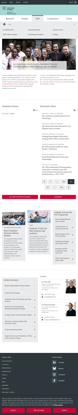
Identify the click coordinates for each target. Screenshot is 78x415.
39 (64, 182)
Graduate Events (8, 30)
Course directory (7, 361)
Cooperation (52, 18)
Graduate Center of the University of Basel (18, 315)
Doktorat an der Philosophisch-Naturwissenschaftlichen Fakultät (15, 307)
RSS (36, 110)
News (11, 2)
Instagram (61, 374)
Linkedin (61, 362)
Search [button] (71, 2)
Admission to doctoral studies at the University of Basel (16, 322)
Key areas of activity (8, 392)
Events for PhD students (12, 293)
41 (48, 187)
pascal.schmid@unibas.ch (52, 319)
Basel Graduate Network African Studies (63, 220)
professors (46, 79)
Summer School (58, 30)
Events (18, 2)
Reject (13, 410)
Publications (5, 388)
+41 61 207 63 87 (49, 317)
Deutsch (4, 2)
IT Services (5, 364)
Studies (25, 18)
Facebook (61, 381)
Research (10, 18)
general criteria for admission (52, 82)
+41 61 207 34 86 (49, 294)
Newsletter (5, 385)
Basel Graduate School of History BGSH (62, 235)
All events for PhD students (20, 197)
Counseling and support (35, 34)
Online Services (6, 368)
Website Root (4, 24)
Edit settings (39, 410)
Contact (25, 2)
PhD (38, 18)
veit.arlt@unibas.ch (50, 297)
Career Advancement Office (13, 329)
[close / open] (74, 24)
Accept (64, 410)
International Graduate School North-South (62, 242)
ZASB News (58, 197)
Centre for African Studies (11, 13)
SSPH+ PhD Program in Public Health (62, 259)
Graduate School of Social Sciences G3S (61, 227)
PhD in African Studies (10, 34)
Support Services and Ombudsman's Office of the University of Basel (18, 337)
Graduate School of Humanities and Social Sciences (18, 300)
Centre (69, 18)
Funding (55, 34)
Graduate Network (34, 30)
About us (4, 375)
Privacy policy (58, 405)
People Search (6, 371)
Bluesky (61, 368)
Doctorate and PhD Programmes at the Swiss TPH (61, 251)
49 (61, 187)
